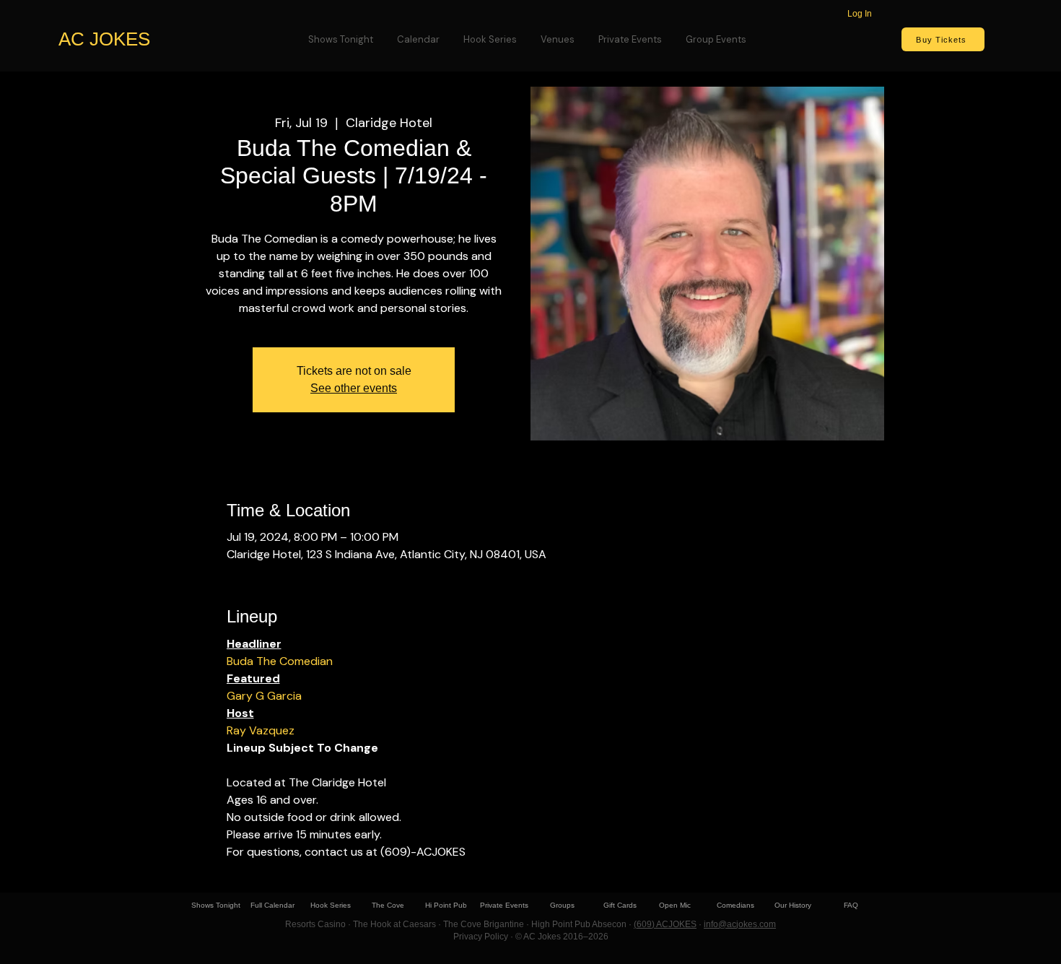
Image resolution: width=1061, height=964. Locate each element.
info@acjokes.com (740, 924)
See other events (353, 388)
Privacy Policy (480, 937)
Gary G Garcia (264, 695)
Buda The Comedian (280, 661)
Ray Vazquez (260, 730)
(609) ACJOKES (665, 924)
